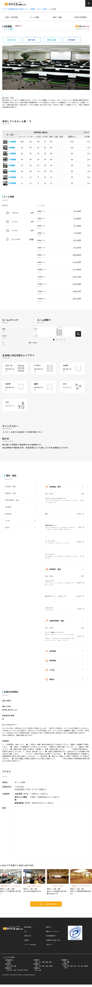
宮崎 (82, 966)
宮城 (11, 966)
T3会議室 (12, 141)
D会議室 (11, 165)
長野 (43, 962)
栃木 (11, 970)
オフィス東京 (42, 9)
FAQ (25, 931)
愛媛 (68, 962)
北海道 (9, 962)
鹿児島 (86, 966)
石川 (40, 962)
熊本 (75, 966)
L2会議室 (12, 153)
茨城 (8, 970)
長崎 (71, 966)
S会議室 (11, 147)
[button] (53, 339)
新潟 (36, 962)
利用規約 (26, 940)
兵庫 (43, 966)
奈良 (47, 966)
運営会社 (48, 927)
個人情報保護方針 (50, 936)
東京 (22, 970)
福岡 (65, 966)
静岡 (47, 962)
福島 (15, 966)
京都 (36, 966)
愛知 (50, 962)
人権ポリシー (49, 944)
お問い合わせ (27, 936)
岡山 (36, 970)
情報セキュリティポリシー (53, 931)
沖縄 (66, 968)
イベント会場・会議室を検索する (46, 904)
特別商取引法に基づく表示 (53, 940)
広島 (40, 970)
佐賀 (68, 966)
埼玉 (15, 970)
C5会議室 (12, 159)
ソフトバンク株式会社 (30, 944)
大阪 (40, 966)
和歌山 (51, 966)
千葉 (18, 970)
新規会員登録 (27, 927)
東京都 (32, 9)
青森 (8, 966)
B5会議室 (12, 183)
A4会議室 (12, 171)
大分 (78, 966)
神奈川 (26, 970)
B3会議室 (12, 177)
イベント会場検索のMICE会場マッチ (14, 9)
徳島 (65, 962)
